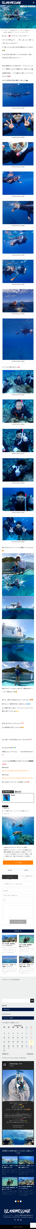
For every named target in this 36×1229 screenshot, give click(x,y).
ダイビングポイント (11, 950)
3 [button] (21, 1201)
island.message (18, 1071)
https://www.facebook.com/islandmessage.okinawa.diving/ (17, 778)
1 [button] (15, 1201)
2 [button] (18, 1201)
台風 (21, 1193)
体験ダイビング (28, 19)
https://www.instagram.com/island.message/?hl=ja (15, 770)
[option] (18, 1176)
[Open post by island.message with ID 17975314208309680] (18, 1085)
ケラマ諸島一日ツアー (14, 19)
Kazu (8, 808)
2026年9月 (30, 1054)
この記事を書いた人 (8, 791)
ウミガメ (8, 947)
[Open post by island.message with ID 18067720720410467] (18, 1142)
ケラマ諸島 (4, 949)
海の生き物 (12, 952)
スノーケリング (22, 19)
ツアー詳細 (18, 862)
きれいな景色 (13, 947)
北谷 (8, 952)
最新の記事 (18, 791)
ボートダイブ (9, 1174)
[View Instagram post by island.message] (31, 1099)
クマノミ (15, 1170)
